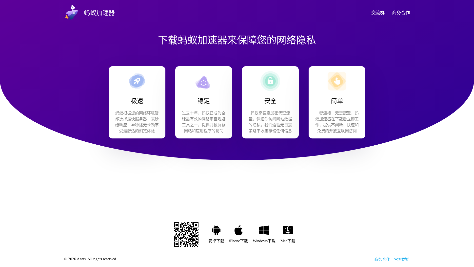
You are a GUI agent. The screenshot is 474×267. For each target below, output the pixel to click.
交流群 (378, 12)
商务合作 (401, 12)
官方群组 (402, 259)
